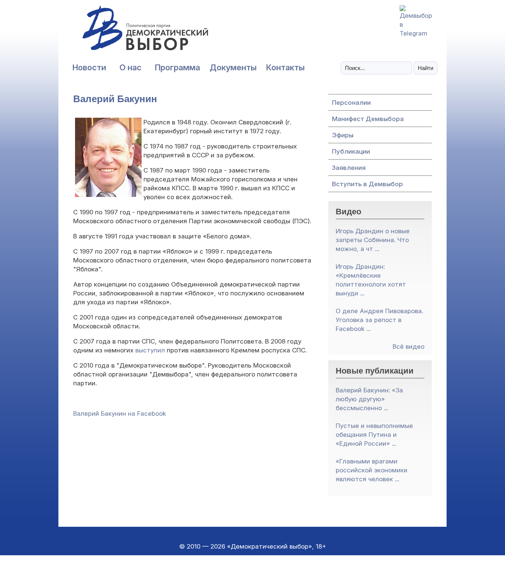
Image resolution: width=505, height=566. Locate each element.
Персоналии (351, 102)
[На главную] (128, 32)
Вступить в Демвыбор (367, 184)
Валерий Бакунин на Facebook (119, 413)
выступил (150, 350)
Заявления (349, 167)
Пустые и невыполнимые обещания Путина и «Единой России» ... (374, 434)
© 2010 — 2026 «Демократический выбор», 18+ (252, 546)
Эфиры (342, 135)
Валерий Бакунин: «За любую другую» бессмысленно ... (369, 399)
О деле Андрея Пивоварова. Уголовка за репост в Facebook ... (379, 319)
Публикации (351, 151)
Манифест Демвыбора (368, 119)
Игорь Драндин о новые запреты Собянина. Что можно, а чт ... (373, 239)
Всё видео (408, 346)
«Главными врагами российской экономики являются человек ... (371, 470)
